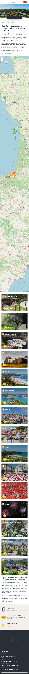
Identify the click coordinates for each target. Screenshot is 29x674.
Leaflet (20, 291)
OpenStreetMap (24, 291)
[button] (13, 176)
